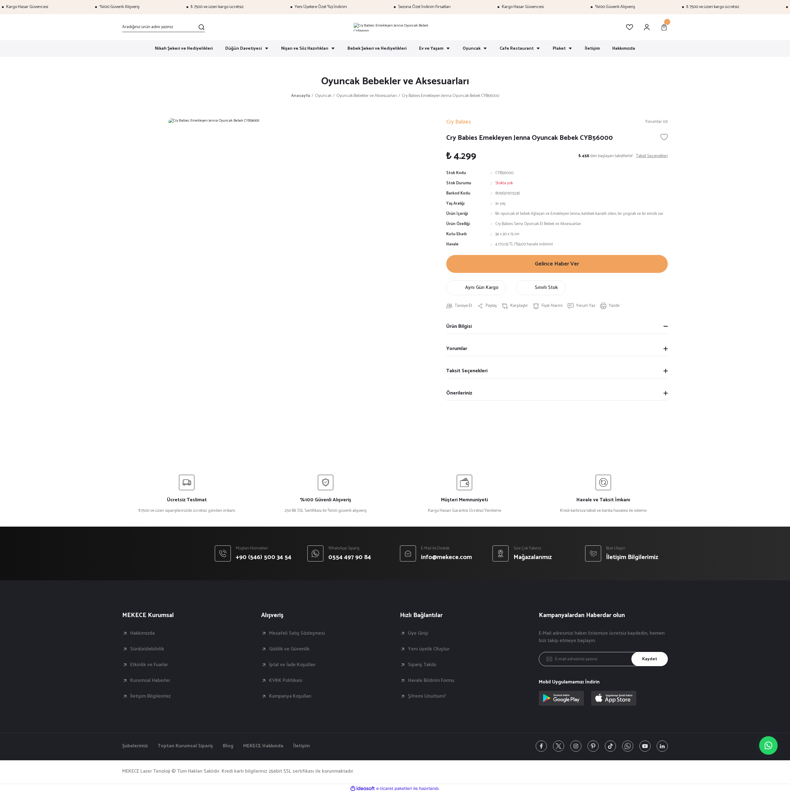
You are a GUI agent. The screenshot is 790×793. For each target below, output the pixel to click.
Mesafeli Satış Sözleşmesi (297, 633)
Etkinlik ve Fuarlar (149, 665)
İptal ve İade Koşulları (292, 665)
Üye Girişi (418, 633)
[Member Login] (647, 27)
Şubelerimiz (135, 746)
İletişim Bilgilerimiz (150, 696)
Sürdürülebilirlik (147, 649)
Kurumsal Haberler (150, 680)
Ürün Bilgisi (459, 326)
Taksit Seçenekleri (467, 371)
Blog (228, 746)
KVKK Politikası (285, 680)
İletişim (301, 746)
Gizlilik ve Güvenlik (289, 649)
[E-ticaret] (394, 788)
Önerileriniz (459, 393)
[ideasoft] (362, 788)
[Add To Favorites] (664, 137)
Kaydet (649, 659)
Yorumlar (456, 348)
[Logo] (395, 27)
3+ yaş (500, 203)
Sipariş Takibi (422, 665)
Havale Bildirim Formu (431, 680)
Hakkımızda (142, 633)
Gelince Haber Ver (557, 264)
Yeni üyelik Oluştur (428, 649)
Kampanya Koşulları (290, 696)
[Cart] (664, 27)
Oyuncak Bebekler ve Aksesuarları (395, 81)
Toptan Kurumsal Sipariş (185, 746)
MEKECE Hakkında (263, 746)
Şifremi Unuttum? (427, 696)
